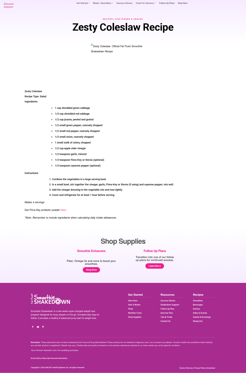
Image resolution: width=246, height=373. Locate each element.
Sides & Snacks (200, 313)
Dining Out (197, 321)
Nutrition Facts (135, 313)
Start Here (133, 300)
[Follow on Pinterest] (43, 327)
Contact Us (165, 321)
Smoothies (198, 300)
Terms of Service (186, 368)
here (63, 210)
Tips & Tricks (166, 317)
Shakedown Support (170, 305)
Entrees (196, 309)
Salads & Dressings (202, 317)
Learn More (155, 266)
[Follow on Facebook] (33, 327)
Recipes (108, 19)
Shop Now (182, 3)
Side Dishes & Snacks (129, 19)
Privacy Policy (199, 368)
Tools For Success (145, 3)
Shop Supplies (134, 317)
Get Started (82, 3)
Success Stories (124, 3)
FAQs (130, 309)
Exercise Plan (167, 313)
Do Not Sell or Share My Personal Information (49, 358)
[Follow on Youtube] (38, 327)
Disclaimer (211, 368)
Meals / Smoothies (102, 3)
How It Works (134, 305)
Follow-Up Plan (167, 309)
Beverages (198, 305)
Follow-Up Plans (167, 3)
